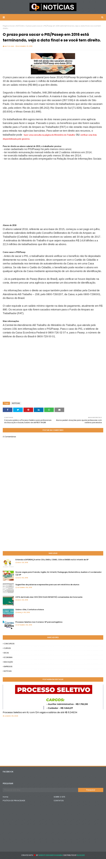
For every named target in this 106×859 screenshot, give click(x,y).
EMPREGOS (8, 666)
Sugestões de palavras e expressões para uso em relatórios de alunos (47, 584)
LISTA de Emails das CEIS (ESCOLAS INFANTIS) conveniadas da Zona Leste (48, 597)
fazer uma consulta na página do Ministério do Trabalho (49, 135)
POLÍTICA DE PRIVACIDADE (14, 800)
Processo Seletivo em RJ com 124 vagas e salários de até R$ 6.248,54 (40, 712)
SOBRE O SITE (59, 797)
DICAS (6, 653)
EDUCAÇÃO (8, 662)
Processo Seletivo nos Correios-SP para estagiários (38, 622)
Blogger (81, 855)
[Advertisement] (25, 173)
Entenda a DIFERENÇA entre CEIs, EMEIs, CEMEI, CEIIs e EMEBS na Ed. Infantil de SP (51, 559)
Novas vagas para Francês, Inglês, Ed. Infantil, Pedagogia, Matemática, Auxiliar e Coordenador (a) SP (58, 573)
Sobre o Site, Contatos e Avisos (29, 609)
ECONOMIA (8, 657)
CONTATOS (59, 800)
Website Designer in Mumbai (51, 855)
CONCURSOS (9, 643)
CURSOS (7, 648)
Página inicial (8, 26)
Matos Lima (9, 46)
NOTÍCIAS (20, 26)
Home (5, 797)
